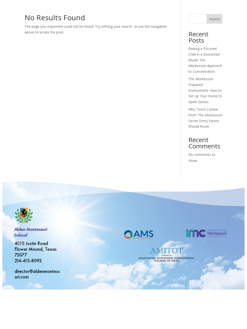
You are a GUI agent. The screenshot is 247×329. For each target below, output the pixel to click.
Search (214, 19)
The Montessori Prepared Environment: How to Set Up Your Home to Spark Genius (205, 90)
